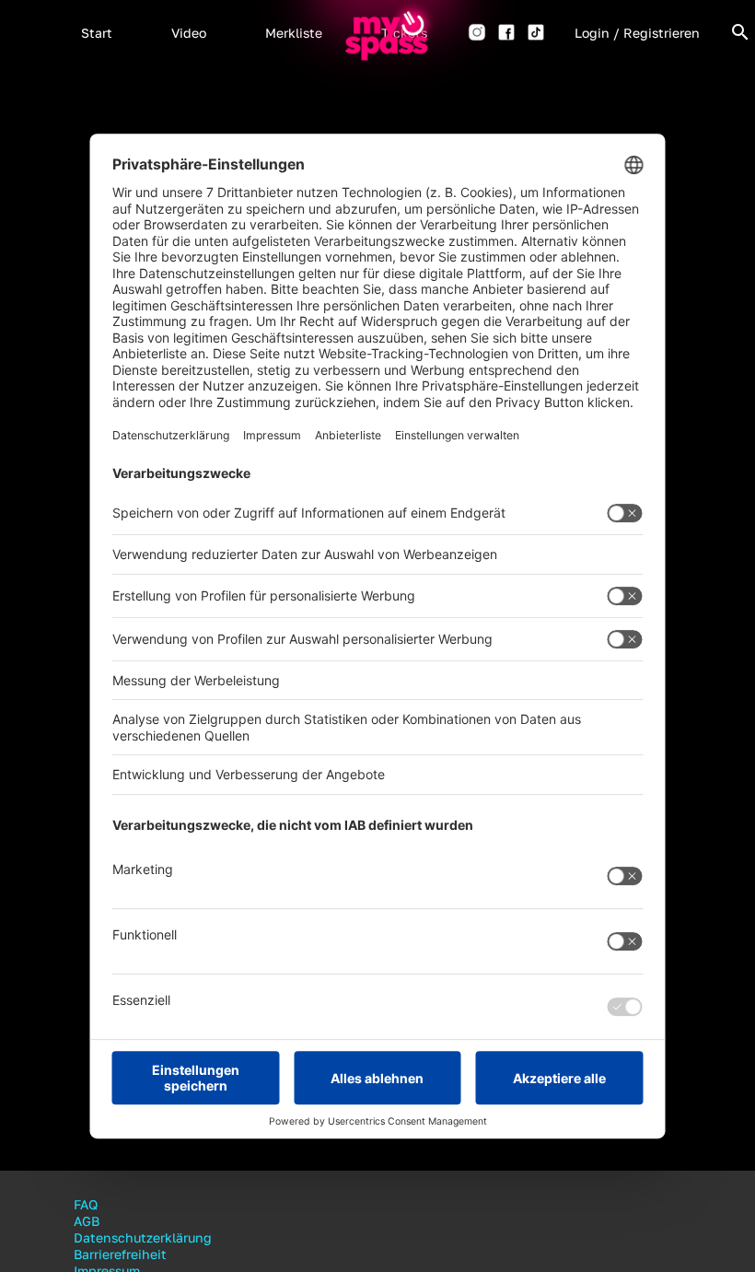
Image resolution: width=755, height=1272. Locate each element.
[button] (97, 32)
